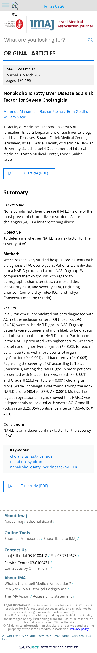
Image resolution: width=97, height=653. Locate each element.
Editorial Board (39, 521)
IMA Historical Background (44, 588)
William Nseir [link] (14, 116)
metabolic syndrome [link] (27, 461)
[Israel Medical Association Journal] (48, 25)
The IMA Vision (17, 595)
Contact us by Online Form (27, 568)
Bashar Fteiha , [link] (52, 111)
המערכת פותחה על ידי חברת (59, 647)
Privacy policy (79, 628)
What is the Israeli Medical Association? (38, 583)
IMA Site (11, 588)
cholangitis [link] (19, 455)
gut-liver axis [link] (41, 455)
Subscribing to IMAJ (60, 538)
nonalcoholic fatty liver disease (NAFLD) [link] (43, 466)
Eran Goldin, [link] (77, 111)
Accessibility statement (52, 595)
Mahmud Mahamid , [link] (20, 111)
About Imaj (14, 521)
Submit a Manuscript (22, 538)
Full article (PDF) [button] (34, 172)
